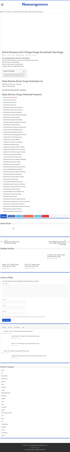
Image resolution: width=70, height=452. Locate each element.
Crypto (3, 390)
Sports (3, 430)
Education (3, 395)
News (2, 418)
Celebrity (3, 387)
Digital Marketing (5, 393)
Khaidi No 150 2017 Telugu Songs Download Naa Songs (18, 331)
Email (4, 305)
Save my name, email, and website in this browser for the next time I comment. (24, 316)
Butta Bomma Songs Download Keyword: (14, 76)
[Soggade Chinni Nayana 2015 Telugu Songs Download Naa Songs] (5, 358)
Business (3, 381)
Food (2, 401)
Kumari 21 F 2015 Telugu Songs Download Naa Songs (25, 343)
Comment (5, 283)
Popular (4, 327)
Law (2, 415)
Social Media (4, 424)
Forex (2, 404)
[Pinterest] (35, 447)
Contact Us (26, 445)
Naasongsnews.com (42, 445)
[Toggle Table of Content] (23, 71)
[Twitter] (33, 447)
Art (2, 373)
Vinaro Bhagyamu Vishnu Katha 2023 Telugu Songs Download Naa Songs (57, 242)
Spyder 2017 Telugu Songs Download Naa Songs (10, 265)
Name (4, 299)
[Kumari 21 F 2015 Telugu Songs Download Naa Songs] (5, 346)
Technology (4, 432)
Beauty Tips (4, 378)
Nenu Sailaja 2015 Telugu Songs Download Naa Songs (25, 336)
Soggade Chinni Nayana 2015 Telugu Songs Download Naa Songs (28, 355)
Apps (2, 370)
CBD (2, 384)
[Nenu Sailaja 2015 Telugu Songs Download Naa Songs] (5, 338)
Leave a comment (32, 55)
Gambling (3, 407)
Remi (5, 55)
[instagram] (38, 447)
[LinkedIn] (36, 447)
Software (3, 427)
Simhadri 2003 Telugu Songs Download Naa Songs (56, 255)
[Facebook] (31, 447)
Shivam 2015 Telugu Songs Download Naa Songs (16, 351)
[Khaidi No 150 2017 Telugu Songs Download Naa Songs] (2, 331)
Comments (17, 327)
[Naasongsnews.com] (35, 4)
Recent (10, 327)
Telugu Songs (9, 11)
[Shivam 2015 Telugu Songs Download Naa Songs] (2, 351)
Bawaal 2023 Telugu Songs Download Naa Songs (11, 242)
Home (3, 11)
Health (3, 410)
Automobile (4, 376)
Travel (2, 435)
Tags (23, 327)
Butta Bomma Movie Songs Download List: (14, 74)
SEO (2, 421)
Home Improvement (6, 413)
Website (4, 311)
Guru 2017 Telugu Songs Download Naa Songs (32, 265)
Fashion (3, 398)
